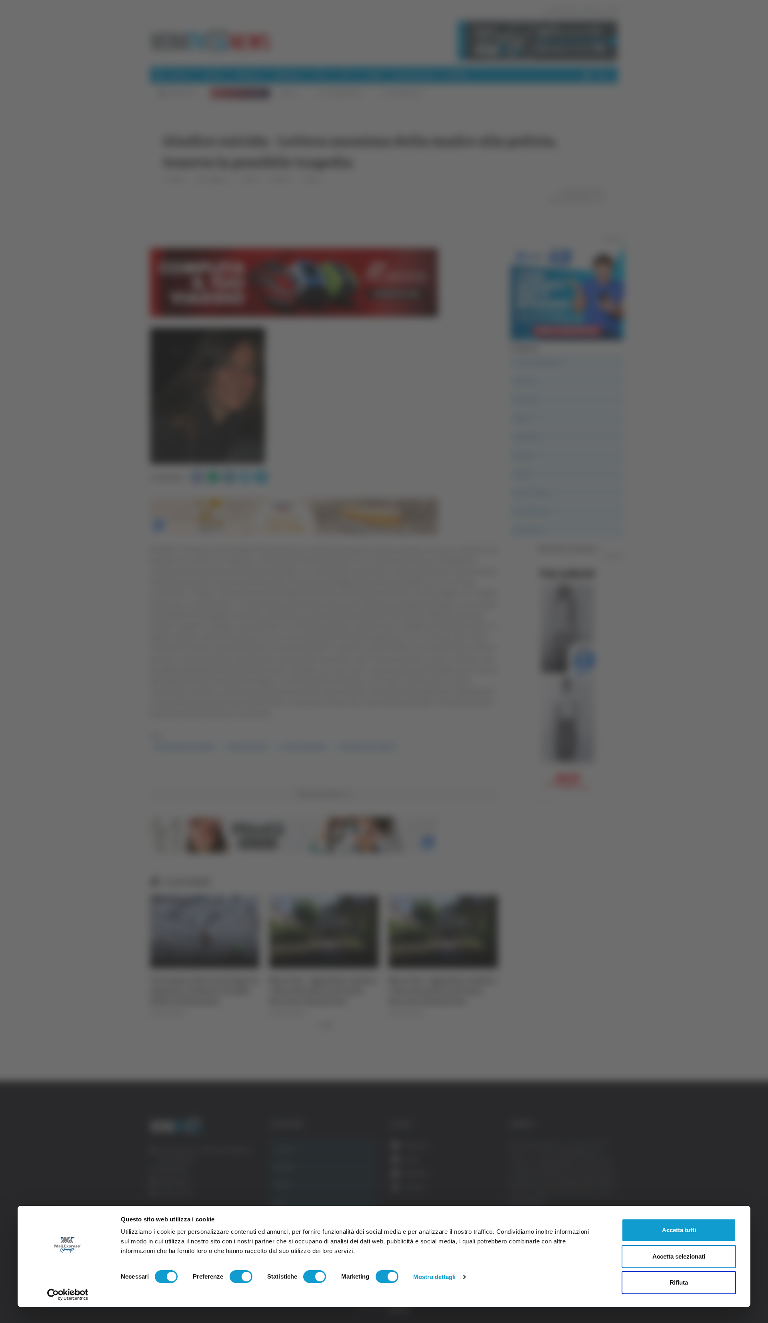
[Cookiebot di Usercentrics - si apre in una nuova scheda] (68, 1295)
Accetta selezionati (678, 1256)
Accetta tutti (679, 1230)
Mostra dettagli (434, 1276)
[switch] (241, 1276)
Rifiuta (679, 1282)
